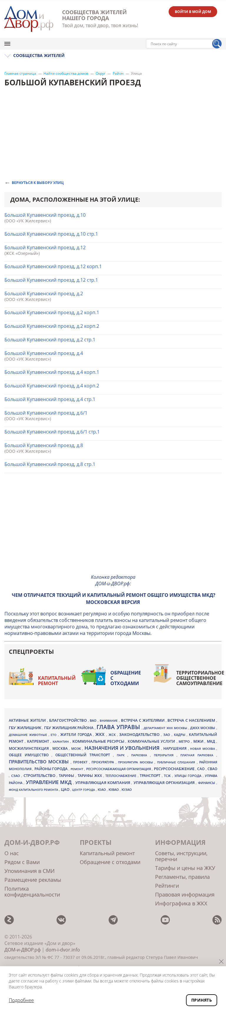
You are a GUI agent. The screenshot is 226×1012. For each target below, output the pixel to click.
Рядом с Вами (22, 862)
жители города (76, 734)
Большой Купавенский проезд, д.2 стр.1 (49, 339)
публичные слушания (177, 762)
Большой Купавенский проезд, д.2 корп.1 (51, 312)
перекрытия (165, 755)
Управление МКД (49, 782)
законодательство (140, 734)
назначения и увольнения (122, 747)
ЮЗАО (127, 790)
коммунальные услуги (152, 741)
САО (201, 769)
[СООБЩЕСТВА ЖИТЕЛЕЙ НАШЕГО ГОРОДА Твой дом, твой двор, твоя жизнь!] (28, 19)
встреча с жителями (143, 720)
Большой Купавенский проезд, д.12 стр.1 (51, 280)
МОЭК (76, 748)
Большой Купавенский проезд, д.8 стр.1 (49, 464)
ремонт (77, 769)
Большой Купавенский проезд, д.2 (43, 293)
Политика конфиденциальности (32, 891)
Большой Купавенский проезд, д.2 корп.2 (51, 326)
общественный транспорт (84, 755)
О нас (11, 853)
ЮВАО (114, 789)
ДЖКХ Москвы (203, 728)
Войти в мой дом (193, 11)
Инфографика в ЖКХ (181, 903)
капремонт (38, 741)
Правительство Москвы (40, 762)
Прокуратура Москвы (136, 762)
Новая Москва (203, 749)
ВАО (94, 720)
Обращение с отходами (125, 678)
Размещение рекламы (32, 879)
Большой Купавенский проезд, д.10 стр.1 (51, 234)
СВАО (212, 768)
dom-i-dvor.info (63, 949)
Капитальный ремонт (57, 680)
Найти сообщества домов (66, 73)
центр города (84, 790)
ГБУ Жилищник (25, 727)
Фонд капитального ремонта (34, 790)
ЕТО (54, 735)
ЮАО (102, 790)
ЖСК (113, 735)
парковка (140, 755)
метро (185, 741)
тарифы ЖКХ (90, 775)
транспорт (151, 775)
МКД (211, 741)
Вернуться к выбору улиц (38, 182)
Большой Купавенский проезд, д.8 (43, 445)
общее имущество (30, 755)
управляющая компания (103, 782)
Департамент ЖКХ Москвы (166, 728)
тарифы (67, 775)
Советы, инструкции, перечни (181, 856)
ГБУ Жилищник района (69, 727)
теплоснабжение (121, 776)
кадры (180, 734)
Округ (100, 73)
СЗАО (16, 776)
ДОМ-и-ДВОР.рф (22, 949)
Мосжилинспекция (29, 748)
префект (81, 762)
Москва (60, 748)
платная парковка (198, 755)
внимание (109, 720)
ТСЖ (168, 775)
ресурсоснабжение (174, 768)
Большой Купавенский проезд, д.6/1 (45, 413)
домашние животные (29, 735)
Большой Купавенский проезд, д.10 (45, 215)
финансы (207, 783)
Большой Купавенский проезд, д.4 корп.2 (51, 385)
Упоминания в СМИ (29, 870)
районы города (51, 768)
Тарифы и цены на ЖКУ (185, 867)
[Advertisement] (113, 527)
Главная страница (20, 73)
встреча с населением (191, 720)
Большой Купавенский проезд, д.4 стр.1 (49, 399)
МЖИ (199, 741)
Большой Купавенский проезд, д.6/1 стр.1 (52, 431)
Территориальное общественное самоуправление (200, 678)
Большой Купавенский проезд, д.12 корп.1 (53, 266)
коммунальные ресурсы (99, 741)
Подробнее (21, 1000)
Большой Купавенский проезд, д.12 (45, 247)
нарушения (175, 748)
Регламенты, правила (182, 876)
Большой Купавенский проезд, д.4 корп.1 (51, 372)
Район (118, 73)
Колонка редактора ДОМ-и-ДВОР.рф (113, 580)
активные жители (28, 720)
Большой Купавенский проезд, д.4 (43, 353)
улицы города (189, 775)
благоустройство (68, 720)
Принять (201, 1000)
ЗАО (167, 734)
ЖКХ (100, 734)
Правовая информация (185, 894)
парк (122, 755)
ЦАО (65, 789)
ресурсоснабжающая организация (119, 769)
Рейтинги (167, 885)
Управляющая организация (165, 782)
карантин (61, 741)
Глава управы (119, 727)
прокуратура (103, 762)
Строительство (40, 775)
